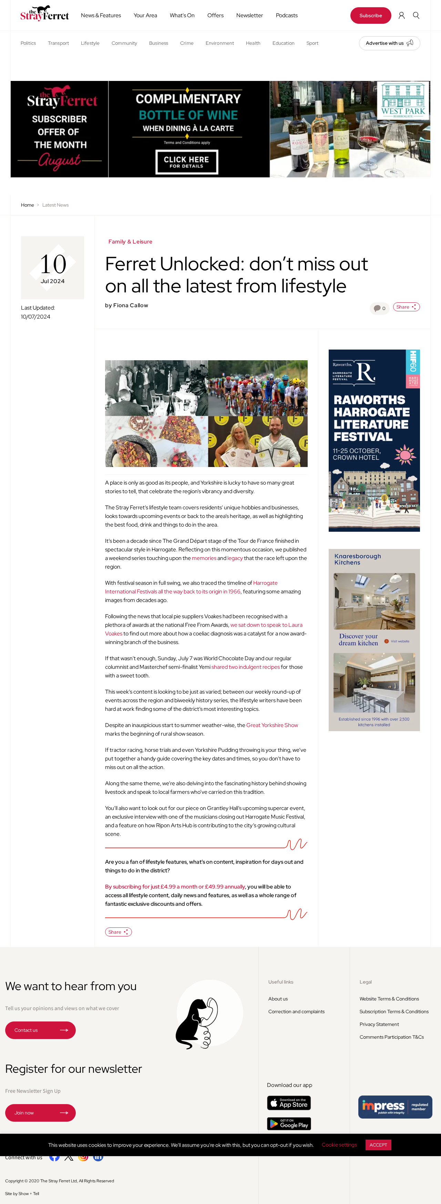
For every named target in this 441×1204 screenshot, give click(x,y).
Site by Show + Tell (22, 1193)
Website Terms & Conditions (389, 999)
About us (278, 999)
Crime (187, 43)
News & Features (101, 15)
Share (403, 307)
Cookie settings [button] (339, 1144)
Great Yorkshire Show (272, 725)
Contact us (26, 1030)
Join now (24, 1113)
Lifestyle (90, 43)
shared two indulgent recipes (246, 667)
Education (284, 43)
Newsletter (249, 15)
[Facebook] (54, 1159)
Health (253, 43)
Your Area (145, 15)
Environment (220, 43)
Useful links (281, 982)
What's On (182, 15)
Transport (58, 43)
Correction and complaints (296, 1011)
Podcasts (287, 15)
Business (158, 43)
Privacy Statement (379, 1024)
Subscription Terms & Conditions (394, 1011)
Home (27, 205)
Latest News (55, 205)
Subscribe (371, 15)
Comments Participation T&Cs (392, 1037)
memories (204, 558)
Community (124, 43)
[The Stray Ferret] (43, 13)
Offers (215, 15)
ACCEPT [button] (378, 1145)
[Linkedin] (98, 1159)
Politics (28, 43)
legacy (235, 558)
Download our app (289, 1085)
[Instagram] (83, 1159)
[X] (69, 1158)
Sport (313, 43)
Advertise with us (385, 43)
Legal (366, 982)
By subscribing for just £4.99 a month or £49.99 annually (175, 886)
